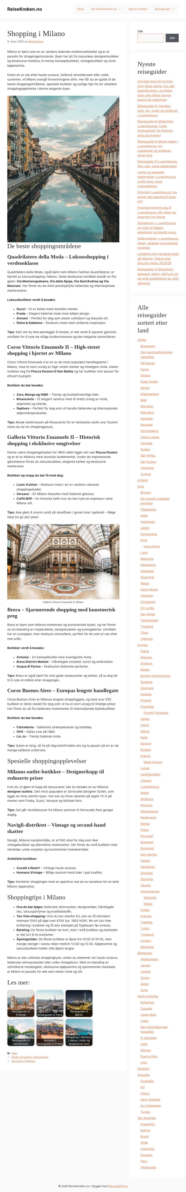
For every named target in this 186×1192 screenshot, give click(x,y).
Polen (145, 830)
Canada (146, 1008)
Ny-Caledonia (151, 1106)
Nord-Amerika (148, 996)
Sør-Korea (148, 614)
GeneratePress (118, 1186)
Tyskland (147, 934)
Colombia (147, 1149)
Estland (146, 694)
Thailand (147, 626)
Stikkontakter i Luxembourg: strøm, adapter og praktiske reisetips (158, 243)
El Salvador (149, 1038)
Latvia (145, 768)
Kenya (145, 388)
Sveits (145, 910)
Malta (145, 793)
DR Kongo (148, 363)
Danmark (147, 688)
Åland (145, 651)
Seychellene (149, 431)
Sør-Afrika (148, 455)
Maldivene (148, 565)
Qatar (145, 984)
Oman (145, 978)
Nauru (145, 1093)
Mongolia (147, 571)
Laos (144, 552)
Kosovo (146, 743)
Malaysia (147, 559)
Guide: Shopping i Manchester (29, 1057)
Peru (144, 1161)
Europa (143, 645)
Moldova (147, 799)
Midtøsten (145, 953)
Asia (141, 486)
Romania (147, 842)
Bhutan (146, 492)
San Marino (149, 854)
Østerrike (147, 947)
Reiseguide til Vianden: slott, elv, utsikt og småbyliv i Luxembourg (158, 110)
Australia (147, 1081)
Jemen (145, 965)
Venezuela (148, 1167)
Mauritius (147, 412)
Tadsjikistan (149, 620)
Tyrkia (145, 928)
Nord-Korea (149, 589)
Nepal (145, 583)
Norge (145, 824)
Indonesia (148, 522)
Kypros (145, 756)
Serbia (145, 861)
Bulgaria (146, 682)
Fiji (143, 1087)
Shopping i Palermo (23, 1061)
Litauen (146, 780)
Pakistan (147, 596)
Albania (146, 657)
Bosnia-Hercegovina (155, 676)
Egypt (145, 369)
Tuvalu (145, 1112)
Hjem (80, 9)
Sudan (145, 449)
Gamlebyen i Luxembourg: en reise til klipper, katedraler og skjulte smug (157, 227)
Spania (146, 885)
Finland (146, 700)
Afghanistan (149, 959)
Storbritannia (150, 891)
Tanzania (147, 468)
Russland (147, 848)
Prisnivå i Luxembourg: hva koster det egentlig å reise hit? (157, 196)
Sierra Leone (150, 437)
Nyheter (143, 1069)
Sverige (146, 916)
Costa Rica (148, 1015)
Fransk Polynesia (156, 713)
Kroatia (146, 750)
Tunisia (146, 474)
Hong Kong (152, 546)
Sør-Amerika (147, 1118)
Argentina (148, 1124)
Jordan (146, 971)
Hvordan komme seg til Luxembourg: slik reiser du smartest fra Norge (157, 212)
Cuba (144, 1021)
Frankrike (147, 706)
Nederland (148, 817)
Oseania (143, 1075)
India (144, 515)
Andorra (146, 663)
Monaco (146, 805)
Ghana (145, 375)
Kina (144, 540)
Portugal (147, 836)
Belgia (145, 669)
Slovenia (147, 879)
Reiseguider (163, 9)
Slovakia (147, 873)
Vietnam (147, 639)
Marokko (147, 406)
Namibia (147, 418)
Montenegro (149, 811)
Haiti (144, 1044)
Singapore (148, 602)
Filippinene (148, 509)
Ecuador (147, 1155)
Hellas (145, 719)
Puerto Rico (149, 1056)
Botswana (148, 346)
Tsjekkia (146, 922)
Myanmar (147, 577)
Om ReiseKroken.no (104, 9)
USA (144, 1062)
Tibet (144, 633)
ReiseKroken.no (24, 9)
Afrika (142, 340)
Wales (148, 904)
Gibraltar (150, 897)
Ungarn (146, 941)
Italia (14, 1053)
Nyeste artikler (138, 9)
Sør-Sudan (148, 462)
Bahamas (147, 1002)
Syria (144, 990)
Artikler (143, 480)
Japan (145, 528)
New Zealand (150, 1099)
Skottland (148, 867)
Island (145, 731)
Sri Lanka (147, 608)
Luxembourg (150, 787)
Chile (144, 1143)
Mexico (146, 1050)
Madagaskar (150, 394)
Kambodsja (149, 534)
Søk (140, 31)
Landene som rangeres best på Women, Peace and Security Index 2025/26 (158, 258)
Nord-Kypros (153, 762)
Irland (145, 725)
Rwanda (147, 425)
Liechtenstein (150, 774)
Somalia (146, 443)
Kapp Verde (149, 381)
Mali (144, 400)
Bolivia (145, 1130)
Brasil (145, 1136)
